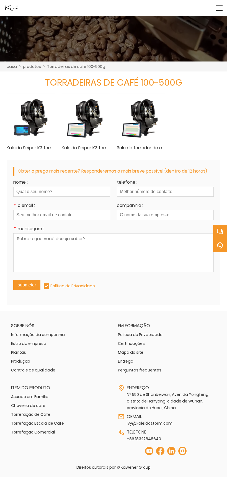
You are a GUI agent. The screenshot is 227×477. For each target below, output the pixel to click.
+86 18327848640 (144, 439)
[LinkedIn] (171, 451)
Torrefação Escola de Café (37, 423)
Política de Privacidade (72, 286)
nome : (20, 182)
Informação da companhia (38, 334)
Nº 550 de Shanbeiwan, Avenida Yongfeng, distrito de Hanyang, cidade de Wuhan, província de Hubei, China (168, 401)
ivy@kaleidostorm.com (149, 423)
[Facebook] (160, 451)
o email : (24, 206)
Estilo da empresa (28, 343)
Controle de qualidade (33, 370)
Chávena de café (28, 405)
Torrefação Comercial (33, 432)
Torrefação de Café (30, 414)
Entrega (125, 361)
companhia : (130, 206)
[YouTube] (149, 451)
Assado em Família (29, 396)
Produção (20, 361)
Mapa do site (130, 352)
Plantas (18, 352)
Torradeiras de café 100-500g (76, 66)
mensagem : (28, 229)
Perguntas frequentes (139, 370)
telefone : (127, 182)
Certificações (131, 343)
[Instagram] (182, 451)
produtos (32, 66)
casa (12, 66)
